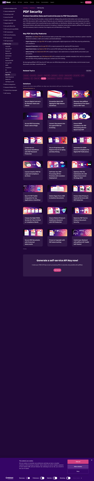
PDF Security (7, 44)
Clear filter (88, 71)
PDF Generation (8, 38)
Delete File (8, 79)
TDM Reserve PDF (9, 82)
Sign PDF (7, 75)
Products (32, 2)
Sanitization (8, 56)
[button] (20, 2)
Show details (76, 478)
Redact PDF (8, 72)
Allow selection (78, 466)
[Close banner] (91, 460)
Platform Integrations (9, 84)
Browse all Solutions (28, 88)
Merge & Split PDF (8, 23)
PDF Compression (8, 32)
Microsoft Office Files (9, 26)
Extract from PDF (8, 17)
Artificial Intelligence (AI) (10, 8)
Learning (26, 2)
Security (7, 58)
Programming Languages (10, 90)
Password (7, 51)
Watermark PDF (9, 61)
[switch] (42, 478)
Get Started (57, 270)
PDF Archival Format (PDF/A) (11, 29)
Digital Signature (9, 77)
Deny (78, 471)
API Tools (20, 2)
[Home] (6, 2)
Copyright (7, 46)
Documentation (44, 2)
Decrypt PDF (8, 49)
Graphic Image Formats (10, 20)
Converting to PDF (9, 14)
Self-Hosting (7, 93)
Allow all (78, 461)
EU (6, 70)
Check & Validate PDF (9, 11)
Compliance (8, 68)
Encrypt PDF (8, 63)
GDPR (6, 65)
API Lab (14, 2)
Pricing (37, 2)
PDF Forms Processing (9, 35)
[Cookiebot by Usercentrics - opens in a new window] (9, 478)
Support (52, 2)
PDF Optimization (8, 41)
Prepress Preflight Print (10, 87)
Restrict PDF (8, 54)
